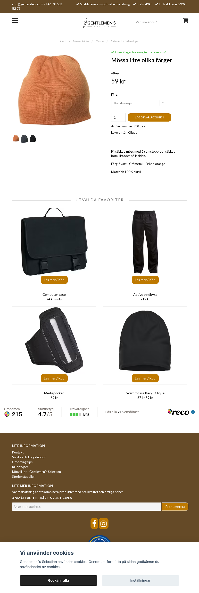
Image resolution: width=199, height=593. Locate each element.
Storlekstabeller (23, 476)
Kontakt (18, 452)
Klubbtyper (20, 467)
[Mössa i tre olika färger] (54, 92)
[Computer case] (54, 247)
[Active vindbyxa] (145, 247)
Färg (114, 95)
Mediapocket (54, 393)
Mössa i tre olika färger (124, 41)
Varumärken (82, 41)
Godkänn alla (58, 580)
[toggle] (17, 20)
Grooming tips (22, 462)
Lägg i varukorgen (149, 117)
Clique (101, 41)
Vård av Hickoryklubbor (29, 457)
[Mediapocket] (54, 345)
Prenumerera (175, 506)
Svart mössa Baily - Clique (145, 393)
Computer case (54, 294)
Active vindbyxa (145, 294)
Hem (65, 41)
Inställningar (140, 580)
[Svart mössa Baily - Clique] (145, 345)
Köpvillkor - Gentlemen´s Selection (36, 472)
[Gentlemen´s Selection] (99, 23)
